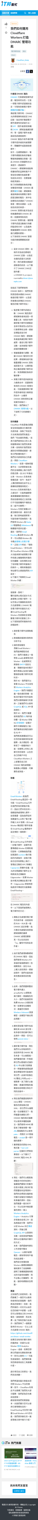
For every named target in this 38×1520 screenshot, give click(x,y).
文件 (20, 545)
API (31, 570)
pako (16, 1134)
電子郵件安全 (15, 51)
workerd (21, 855)
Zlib (15, 1131)
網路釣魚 (14, 110)
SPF (14, 126)
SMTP (22, 664)
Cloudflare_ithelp (22, 60)
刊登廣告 (10, 1510)
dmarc (13, 55)
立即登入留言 (19, 1491)
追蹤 (23, 1435)
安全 (24, 51)
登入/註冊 (32, 13)
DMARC (14, 97)
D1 (25, 1356)
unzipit (22, 1137)
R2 (25, 716)
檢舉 (31, 1435)
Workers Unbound (21, 1012)
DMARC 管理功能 (21, 408)
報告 (16, 191)
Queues (17, 1252)
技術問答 (14, 13)
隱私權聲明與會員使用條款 (19, 1513)
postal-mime (23, 1039)
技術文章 (5, 13)
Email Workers (16, 796)
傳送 (30, 1226)
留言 (15, 1435)
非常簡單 (20, 723)
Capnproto (15, 868)
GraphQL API (19, 1232)
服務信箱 (27, 1510)
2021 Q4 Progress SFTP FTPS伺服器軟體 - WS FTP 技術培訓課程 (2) (13, 1463)
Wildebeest (26, 525)
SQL (25, 706)
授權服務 (18, 1510)
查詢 (19, 1346)
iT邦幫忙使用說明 (18, 1515)
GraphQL (17, 706)
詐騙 (22, 110)
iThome (19, 1507)
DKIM (15, 129)
